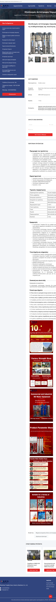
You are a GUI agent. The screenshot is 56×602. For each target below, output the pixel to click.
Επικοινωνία (12, 94)
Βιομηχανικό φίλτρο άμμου (8, 40)
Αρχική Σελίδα (17, 15)
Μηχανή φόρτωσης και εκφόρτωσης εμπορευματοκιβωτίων (11, 53)
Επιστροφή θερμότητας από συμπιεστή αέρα (9, 71)
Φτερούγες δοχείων (7, 49)
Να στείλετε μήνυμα (40, 134)
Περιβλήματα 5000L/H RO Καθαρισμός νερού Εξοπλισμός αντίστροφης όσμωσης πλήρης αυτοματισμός (33, 565)
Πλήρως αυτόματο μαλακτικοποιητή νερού (11, 36)
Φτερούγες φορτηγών (7, 56)
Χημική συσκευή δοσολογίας (9, 46)
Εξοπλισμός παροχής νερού (8, 43)
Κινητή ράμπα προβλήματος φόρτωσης (8, 66)
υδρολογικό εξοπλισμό (41, 536)
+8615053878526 (12, 90)
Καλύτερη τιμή (34, 570)
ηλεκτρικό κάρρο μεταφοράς (9, 59)
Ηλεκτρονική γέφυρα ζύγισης (9, 62)
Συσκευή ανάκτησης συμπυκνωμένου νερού (11, 29)
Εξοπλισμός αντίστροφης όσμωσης (30, 15)
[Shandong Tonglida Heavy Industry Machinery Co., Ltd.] (5, 5)
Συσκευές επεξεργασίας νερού (9, 74)
